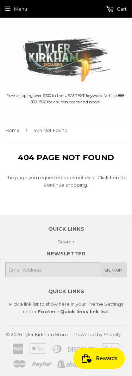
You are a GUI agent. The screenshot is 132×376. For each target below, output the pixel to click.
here (115, 177)
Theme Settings (105, 304)
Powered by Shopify (97, 334)
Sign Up (113, 270)
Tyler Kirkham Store (45, 334)
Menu (20, 9)
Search (66, 241)
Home (12, 130)
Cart (121, 9)
